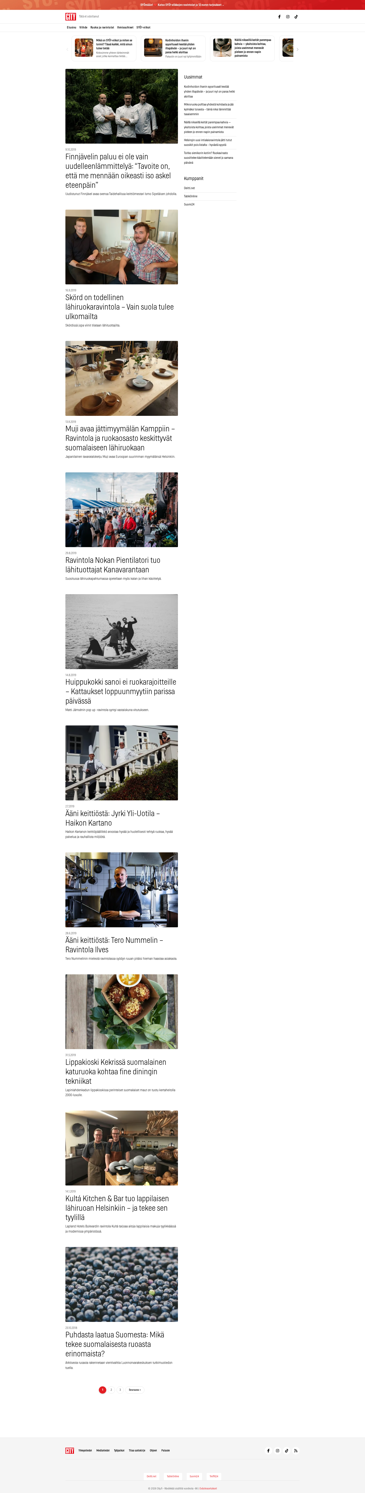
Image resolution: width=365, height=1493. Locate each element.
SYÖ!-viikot (143, 27)
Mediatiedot (103, 1450)
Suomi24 (189, 204)
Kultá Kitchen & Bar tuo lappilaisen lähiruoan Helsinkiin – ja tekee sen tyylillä (117, 1208)
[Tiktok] (296, 16)
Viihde (83, 27)
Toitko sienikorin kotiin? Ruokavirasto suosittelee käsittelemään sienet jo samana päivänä (208, 158)
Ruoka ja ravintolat (102, 27)
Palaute (165, 1450)
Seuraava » (135, 1389)
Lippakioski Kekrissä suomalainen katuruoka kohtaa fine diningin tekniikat (115, 1072)
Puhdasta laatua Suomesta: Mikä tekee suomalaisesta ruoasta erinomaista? (114, 1344)
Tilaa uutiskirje (137, 1450)
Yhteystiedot (85, 1450)
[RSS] (296, 1450)
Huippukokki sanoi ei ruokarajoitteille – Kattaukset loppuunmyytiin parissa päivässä (120, 691)
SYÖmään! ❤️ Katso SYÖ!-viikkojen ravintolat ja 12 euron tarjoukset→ (182, 4)
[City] (69, 1451)
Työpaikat (119, 1450)
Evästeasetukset (208, 1488)
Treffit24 (214, 1476)
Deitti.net (189, 188)
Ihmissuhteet (125, 27)
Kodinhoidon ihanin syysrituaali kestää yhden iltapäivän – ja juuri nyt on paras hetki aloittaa (209, 91)
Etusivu (71, 27)
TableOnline (190, 196)
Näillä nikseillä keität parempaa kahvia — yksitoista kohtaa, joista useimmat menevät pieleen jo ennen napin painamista (209, 127)
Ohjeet (153, 1450)
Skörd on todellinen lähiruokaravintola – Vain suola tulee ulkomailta (119, 307)
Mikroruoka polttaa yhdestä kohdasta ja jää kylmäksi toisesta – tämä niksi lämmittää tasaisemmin (208, 109)
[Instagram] (287, 16)
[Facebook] (279, 16)
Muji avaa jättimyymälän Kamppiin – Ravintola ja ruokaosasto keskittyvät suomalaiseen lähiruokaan (120, 438)
